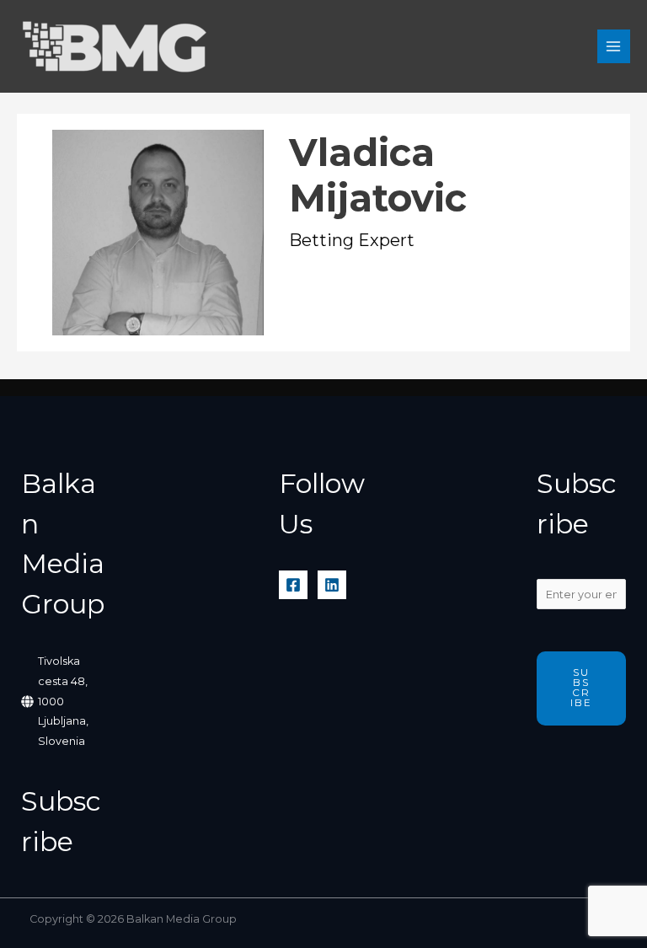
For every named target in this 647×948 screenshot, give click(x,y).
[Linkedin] (332, 584)
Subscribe (581, 688)
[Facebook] (293, 584)
